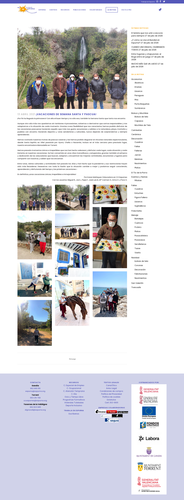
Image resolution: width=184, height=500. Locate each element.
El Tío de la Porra (139, 172)
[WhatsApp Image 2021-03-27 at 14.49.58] (72, 197)
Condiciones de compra (111, 391)
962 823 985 (35, 407)
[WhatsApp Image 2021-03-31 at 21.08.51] (110, 237)
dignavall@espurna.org (35, 410)
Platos (137, 167)
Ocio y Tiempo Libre (74, 397)
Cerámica (136, 134)
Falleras (138, 150)
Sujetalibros (140, 206)
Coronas (139, 265)
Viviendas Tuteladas (74, 402)
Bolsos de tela (141, 116)
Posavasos (140, 240)
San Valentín (137, 283)
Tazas (137, 248)
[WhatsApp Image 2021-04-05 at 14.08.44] (72, 303)
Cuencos (139, 223)
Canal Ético (111, 385)
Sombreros (140, 108)
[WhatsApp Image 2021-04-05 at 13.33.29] (72, 259)
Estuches (139, 193)
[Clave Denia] (122, 413)
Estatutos (111, 400)
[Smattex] (106, 417)
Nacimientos (141, 163)
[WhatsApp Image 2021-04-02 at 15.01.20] (34, 236)
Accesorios (136, 79)
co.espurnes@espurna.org (35, 400)
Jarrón (138, 155)
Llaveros (138, 91)
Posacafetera (141, 235)
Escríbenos (74, 413)
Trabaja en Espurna (148, 2)
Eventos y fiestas (139, 177)
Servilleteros (140, 244)
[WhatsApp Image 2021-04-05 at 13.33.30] (34, 280)
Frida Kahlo (136, 211)
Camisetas (136, 130)
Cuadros (139, 142)
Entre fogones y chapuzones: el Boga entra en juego (146, 55)
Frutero (138, 227)
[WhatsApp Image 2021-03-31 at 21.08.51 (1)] (110, 194)
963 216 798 (35, 397)
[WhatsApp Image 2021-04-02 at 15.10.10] (72, 226)
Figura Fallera (141, 197)
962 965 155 (35, 388)
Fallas (137, 146)
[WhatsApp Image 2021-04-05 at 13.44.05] (110, 294)
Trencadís (136, 287)
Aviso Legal (111, 388)
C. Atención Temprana (74, 391)
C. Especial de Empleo (74, 385)
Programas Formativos (74, 400)
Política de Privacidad (111, 394)
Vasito (138, 252)
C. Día (74, 394)
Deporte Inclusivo (74, 405)
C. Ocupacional (74, 388)
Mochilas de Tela (143, 125)
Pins (136, 99)
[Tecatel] (111, 413)
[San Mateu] (117, 417)
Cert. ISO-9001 (111, 402)
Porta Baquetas (142, 104)
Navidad (135, 257)
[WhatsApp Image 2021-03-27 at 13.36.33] (34, 197)
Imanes (138, 87)
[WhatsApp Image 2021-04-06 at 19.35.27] (34, 323)
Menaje (134, 215)
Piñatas (138, 180)
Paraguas (139, 95)
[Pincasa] (100, 413)
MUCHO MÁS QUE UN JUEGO (144, 63)
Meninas (138, 159)
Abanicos (139, 82)
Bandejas (139, 218)
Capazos (139, 121)
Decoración (136, 138)
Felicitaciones (141, 274)
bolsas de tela (141, 261)
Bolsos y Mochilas (139, 113)
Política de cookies (111, 397)
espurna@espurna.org (35, 391)
